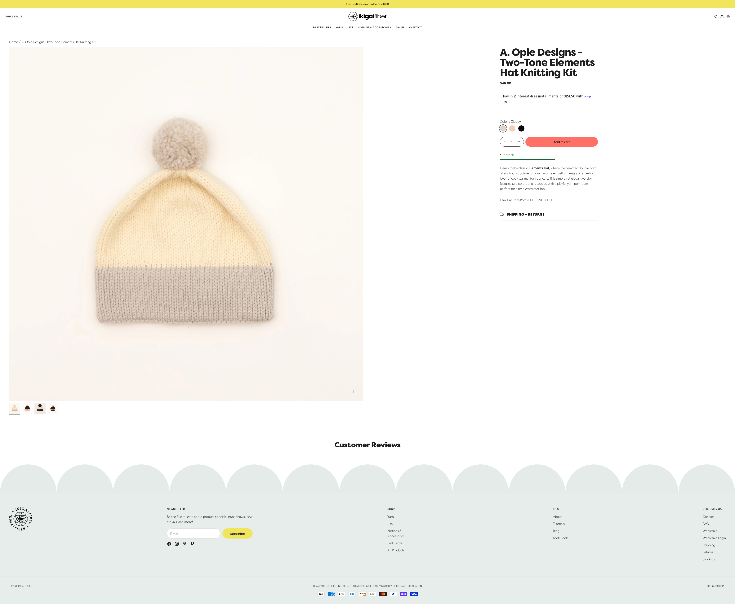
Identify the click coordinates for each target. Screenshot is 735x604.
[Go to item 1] (14, 408)
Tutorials (559, 523)
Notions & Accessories (374, 27)
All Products (395, 550)
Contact (415, 27)
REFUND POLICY (341, 585)
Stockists (709, 559)
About (400, 27)
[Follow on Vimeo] (192, 544)
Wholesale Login (714, 537)
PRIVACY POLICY (321, 585)
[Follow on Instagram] (177, 544)
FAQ (706, 523)
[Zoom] (354, 392)
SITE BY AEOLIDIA (715, 585)
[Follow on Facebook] (169, 544)
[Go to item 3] (40, 408)
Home (13, 41)
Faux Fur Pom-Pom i (514, 200)
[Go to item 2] (27, 408)
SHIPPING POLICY (384, 585)
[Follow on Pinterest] (184, 544)
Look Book (560, 537)
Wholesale (13, 16)
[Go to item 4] (52, 408)
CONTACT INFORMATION (409, 585)
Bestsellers (322, 27)
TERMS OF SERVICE (362, 585)
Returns (708, 552)
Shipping (709, 545)
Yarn (339, 27)
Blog (556, 530)
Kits (350, 27)
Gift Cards (394, 543)
